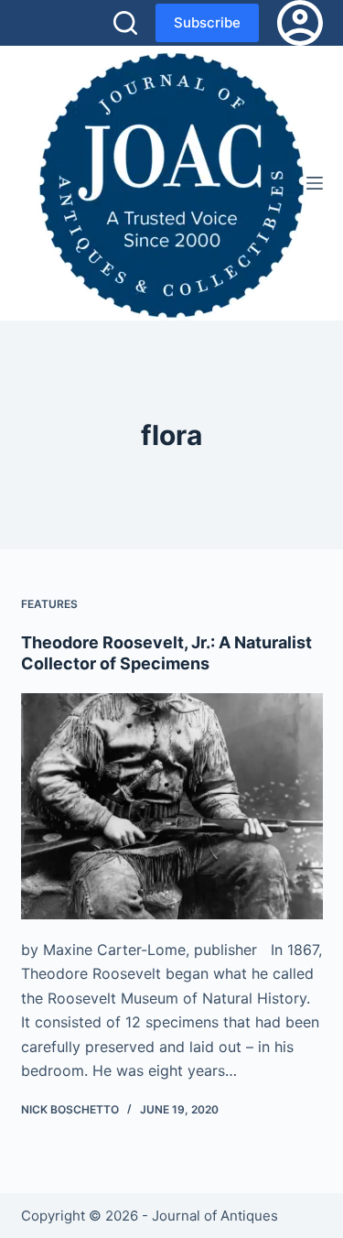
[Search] (125, 23)
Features (49, 604)
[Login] (300, 23)
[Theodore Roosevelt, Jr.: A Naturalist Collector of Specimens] (172, 806)
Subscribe (207, 22)
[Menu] (314, 183)
